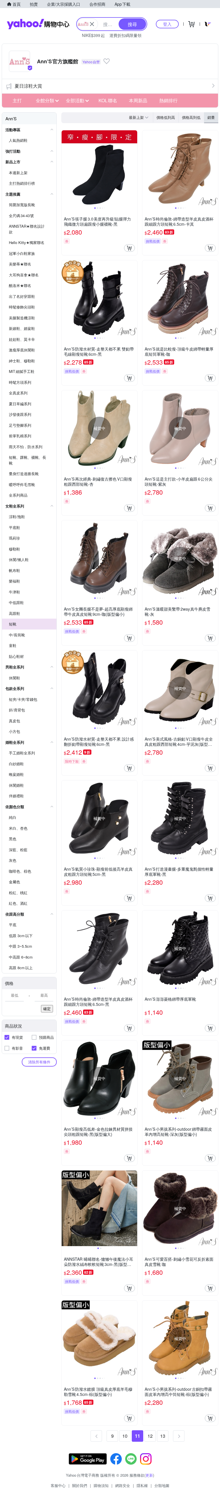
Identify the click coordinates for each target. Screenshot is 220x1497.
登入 (167, 24)
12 (150, 1436)
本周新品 (138, 100)
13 (162, 1436)
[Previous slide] (65, 168)
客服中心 (58, 1485)
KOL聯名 (108, 100)
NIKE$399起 (93, 35)
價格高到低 (191, 117)
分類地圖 (161, 1485)
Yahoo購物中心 (38, 24)
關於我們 (79, 1485)
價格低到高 (165, 117)
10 (124, 1436)
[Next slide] (133, 168)
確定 (47, 1008)
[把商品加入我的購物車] (129, 248)
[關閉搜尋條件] (92, 24)
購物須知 (101, 1485)
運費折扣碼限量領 (125, 35)
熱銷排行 (168, 100)
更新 (149, 1475)
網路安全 (122, 1485)
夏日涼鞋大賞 (28, 85)
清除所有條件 (39, 1062)
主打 (17, 100)
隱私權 (142, 1485)
